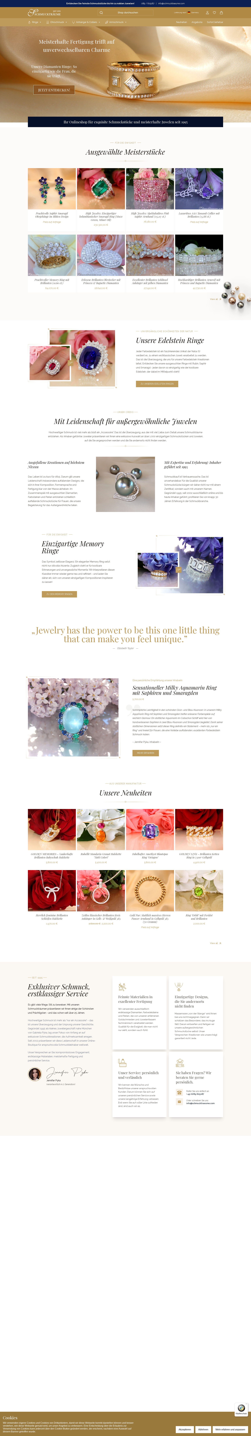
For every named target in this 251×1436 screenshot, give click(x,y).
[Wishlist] (214, 12)
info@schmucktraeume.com (171, 3)
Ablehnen (203, 1429)
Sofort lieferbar (215, 22)
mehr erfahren (145, 753)
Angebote (197, 22)
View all (214, 299)
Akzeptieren (185, 1429)
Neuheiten (181, 22)
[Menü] (246, 1404)
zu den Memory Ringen (59, 594)
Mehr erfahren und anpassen (230, 1429)
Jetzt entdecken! (54, 90)
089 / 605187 (147, 3)
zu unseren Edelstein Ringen (157, 384)
